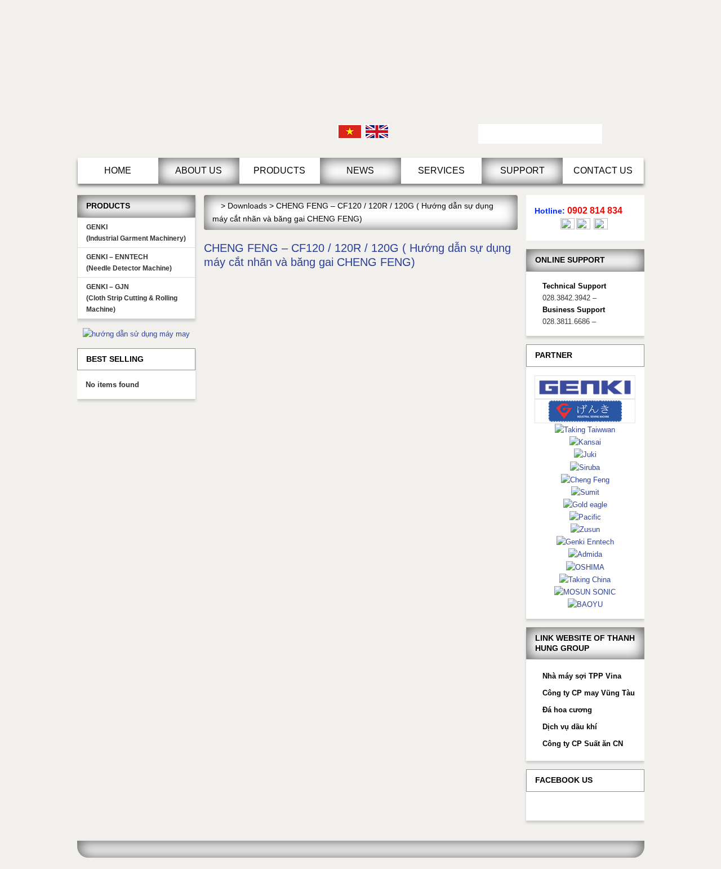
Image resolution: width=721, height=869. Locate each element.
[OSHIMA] (585, 566)
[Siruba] (585, 467)
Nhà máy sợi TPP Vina (581, 676)
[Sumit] (585, 491)
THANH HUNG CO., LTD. (172, 79)
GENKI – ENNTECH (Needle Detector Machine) (129, 262)
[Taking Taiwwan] (585, 429)
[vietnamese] (349, 131)
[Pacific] (585, 516)
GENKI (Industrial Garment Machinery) (136, 232)
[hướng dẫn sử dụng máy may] (136, 333)
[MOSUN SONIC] (585, 591)
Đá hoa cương (567, 710)
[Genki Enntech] (585, 541)
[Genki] (585, 386)
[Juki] (585, 454)
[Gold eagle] (585, 504)
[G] (585, 410)
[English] (376, 131)
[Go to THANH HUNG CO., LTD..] (215, 205)
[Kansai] (585, 441)
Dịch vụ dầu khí (569, 726)
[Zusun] (585, 529)
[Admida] (585, 553)
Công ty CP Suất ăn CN (582, 743)
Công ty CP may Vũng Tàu (588, 693)
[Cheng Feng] (585, 479)
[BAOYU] (585, 604)
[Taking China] (585, 579)
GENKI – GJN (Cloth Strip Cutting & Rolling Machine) (131, 298)
